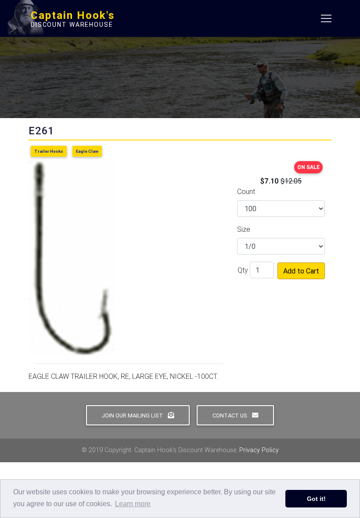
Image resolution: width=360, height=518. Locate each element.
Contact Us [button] (230, 415)
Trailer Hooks (48, 151)
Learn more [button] (133, 503)
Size (243, 229)
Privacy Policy (259, 450)
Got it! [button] (316, 498)
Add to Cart (301, 270)
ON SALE (308, 167)
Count (246, 191)
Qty (243, 270)
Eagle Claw (87, 151)
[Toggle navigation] (326, 18)
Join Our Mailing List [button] (133, 415)
